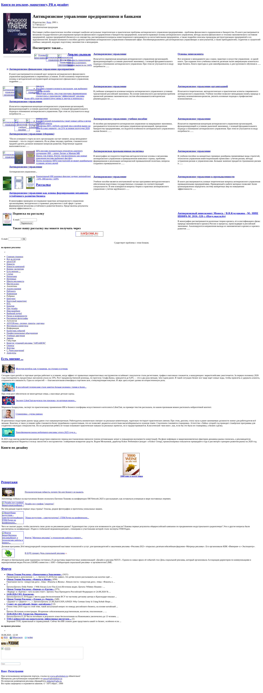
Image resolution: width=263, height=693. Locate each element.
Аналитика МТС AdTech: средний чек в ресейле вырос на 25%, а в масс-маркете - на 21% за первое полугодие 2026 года (63, 128)
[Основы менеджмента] (41, 58)
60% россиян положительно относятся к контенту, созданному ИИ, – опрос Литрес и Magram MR (59, 152)
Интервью (11, 279)
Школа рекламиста (15, 281)
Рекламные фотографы (17, 318)
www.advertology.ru (59, 676)
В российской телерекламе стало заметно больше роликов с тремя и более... (51, 387)
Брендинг (11, 298)
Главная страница (15, 256)
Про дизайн (12, 308)
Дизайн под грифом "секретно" (39, 504)
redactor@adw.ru (54, 681)
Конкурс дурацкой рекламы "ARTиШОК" (26, 343)
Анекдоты (11, 353)
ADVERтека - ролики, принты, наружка (25, 323)
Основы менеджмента (191, 54)
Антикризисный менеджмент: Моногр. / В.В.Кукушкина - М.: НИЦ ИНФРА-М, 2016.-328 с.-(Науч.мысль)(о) (218, 215)
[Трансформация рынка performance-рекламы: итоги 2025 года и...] (8, 436)
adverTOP (11, 261)
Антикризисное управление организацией (203, 86)
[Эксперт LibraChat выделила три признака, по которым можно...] (8, 405)
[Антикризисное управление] (54, 60)
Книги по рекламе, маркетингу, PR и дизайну (35, 4)
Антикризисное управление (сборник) (31, 133)
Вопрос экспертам (15, 269)
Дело (48, 22)
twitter (30, 637)
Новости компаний (16, 266)
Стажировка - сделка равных (29, 414)
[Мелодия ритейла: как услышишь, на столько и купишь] (8, 373)
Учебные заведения (16, 335)
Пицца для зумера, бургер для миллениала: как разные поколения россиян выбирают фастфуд (61, 157)
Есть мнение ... (14, 271)
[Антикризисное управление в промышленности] (7, 189)
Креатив (10, 306)
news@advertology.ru (52, 678)
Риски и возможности (17, 316)
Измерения (12, 293)
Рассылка (43, 184)
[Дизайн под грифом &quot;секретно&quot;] (13, 505)
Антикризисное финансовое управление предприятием (41, 69)
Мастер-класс (13, 284)
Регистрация (15, 671)
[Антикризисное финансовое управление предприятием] (65, 65)
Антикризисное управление (109, 54)
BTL (9, 303)
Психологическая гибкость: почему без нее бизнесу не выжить (54, 492)
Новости (11, 264)
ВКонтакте (17, 637)
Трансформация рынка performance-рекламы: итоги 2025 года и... (46, 432)
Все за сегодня (13, 259)
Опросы (10, 345)
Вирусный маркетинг (17, 301)
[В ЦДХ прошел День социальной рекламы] (8, 557)
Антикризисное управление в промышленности (206, 176)
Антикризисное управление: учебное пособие (120, 118)
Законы (10, 338)
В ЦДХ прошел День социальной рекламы (45, 553)
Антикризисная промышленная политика (118, 151)
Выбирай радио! (14, 313)
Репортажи (12, 276)
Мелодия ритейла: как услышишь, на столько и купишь (42, 368)
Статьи (10, 274)
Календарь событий (16, 330)
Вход (4, 671)
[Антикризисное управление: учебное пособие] (22, 129)
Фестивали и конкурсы (17, 326)
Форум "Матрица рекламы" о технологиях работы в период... (53, 537)
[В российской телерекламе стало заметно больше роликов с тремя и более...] (8, 391)
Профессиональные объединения (22, 333)
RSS (6, 637)
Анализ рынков (79, 54)
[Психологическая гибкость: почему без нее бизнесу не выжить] (8, 496)
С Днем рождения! (15, 350)
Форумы (11, 348)
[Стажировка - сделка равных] (8, 418)
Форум (6, 568)
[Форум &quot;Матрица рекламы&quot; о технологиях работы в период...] (13, 542)
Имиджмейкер (13, 311)
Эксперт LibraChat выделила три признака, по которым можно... (46, 400)
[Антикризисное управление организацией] (10, 95)
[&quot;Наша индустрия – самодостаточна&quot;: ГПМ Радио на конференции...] (13, 522)
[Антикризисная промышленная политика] (18, 163)
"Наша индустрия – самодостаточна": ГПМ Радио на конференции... (57, 517)
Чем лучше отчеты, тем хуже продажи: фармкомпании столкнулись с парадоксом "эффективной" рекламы (61, 94)
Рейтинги (11, 291)
